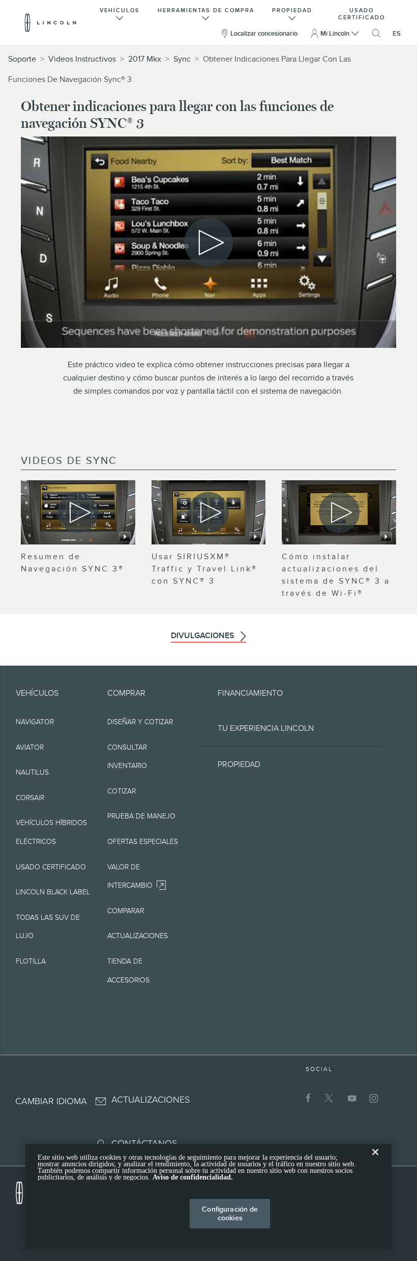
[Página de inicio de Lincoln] (24, 1190)
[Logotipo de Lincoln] (50, 22)
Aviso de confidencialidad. (193, 1177)
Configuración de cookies (230, 1213)
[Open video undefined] (78, 512)
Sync (182, 59)
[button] (120, 13)
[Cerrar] (375, 1160)
